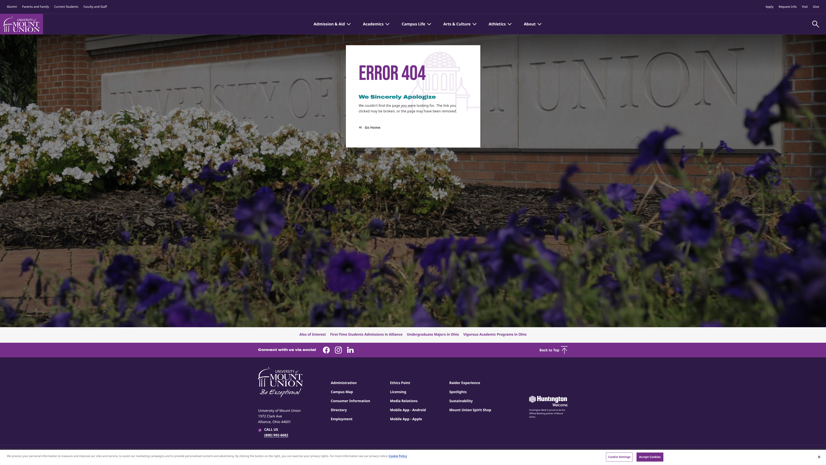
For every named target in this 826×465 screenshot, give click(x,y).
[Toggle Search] (815, 24)
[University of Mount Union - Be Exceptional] (280, 382)
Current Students (66, 7)
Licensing (398, 391)
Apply (770, 7)
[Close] (819, 457)
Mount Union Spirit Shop (470, 410)
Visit (805, 7)
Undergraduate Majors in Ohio (433, 334)
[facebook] (326, 350)
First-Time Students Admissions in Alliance (366, 334)
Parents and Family (35, 7)
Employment (342, 419)
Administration (344, 382)
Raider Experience (464, 382)
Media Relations (404, 400)
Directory (339, 410)
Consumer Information (350, 400)
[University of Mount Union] (21, 24)
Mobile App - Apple (406, 419)
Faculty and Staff (95, 7)
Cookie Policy (397, 456)
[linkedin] (350, 350)
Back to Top (549, 350)
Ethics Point (400, 382)
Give (816, 7)
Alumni (12, 7)
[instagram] (338, 350)
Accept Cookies (650, 457)
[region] (413, 457)
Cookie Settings (619, 457)
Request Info (788, 7)
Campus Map (342, 391)
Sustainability (461, 400)
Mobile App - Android (408, 410)
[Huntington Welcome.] (548, 401)
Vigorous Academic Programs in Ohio (495, 334)
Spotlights (458, 391)
